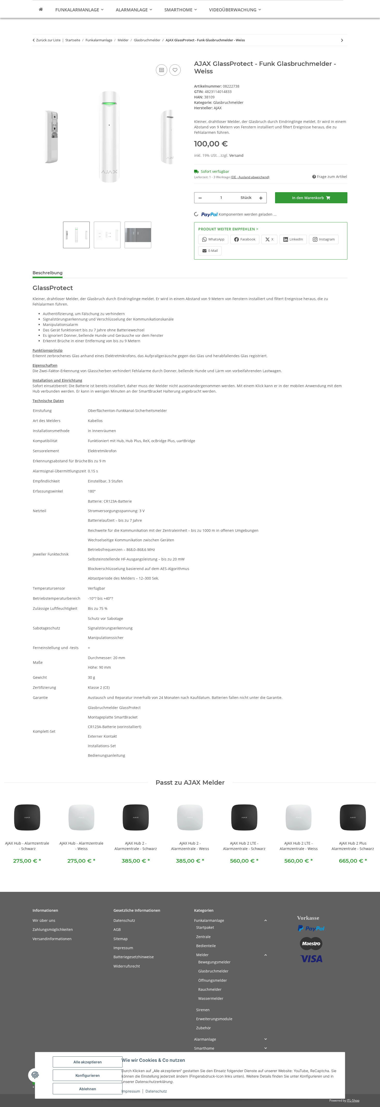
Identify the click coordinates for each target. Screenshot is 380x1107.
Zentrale (203, 936)
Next (367, 833)
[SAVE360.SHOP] (41, 9)
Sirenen (203, 1009)
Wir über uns (44, 920)
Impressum (130, 1091)
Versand (236, 155)
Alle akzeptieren (87, 1062)
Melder (202, 954)
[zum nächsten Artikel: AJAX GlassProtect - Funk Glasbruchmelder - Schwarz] (342, 40)
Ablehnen (87, 1089)
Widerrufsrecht (126, 966)
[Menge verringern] (200, 197)
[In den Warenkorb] (37, 57)
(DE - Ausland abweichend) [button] (250, 177)
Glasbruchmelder (228, 102)
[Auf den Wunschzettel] (175, 70)
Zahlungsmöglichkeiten (53, 929)
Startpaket (205, 927)
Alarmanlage (205, 1039)
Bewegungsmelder (214, 962)
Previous (13, 833)
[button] (230, 920)
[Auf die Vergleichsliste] (161, 70)
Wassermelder (210, 998)
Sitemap (120, 938)
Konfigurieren (87, 1075)
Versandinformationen (52, 938)
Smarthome (204, 1048)
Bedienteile (206, 945)
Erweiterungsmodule (214, 1018)
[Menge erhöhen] (261, 197)
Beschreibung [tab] (48, 272)
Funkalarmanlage (209, 920)
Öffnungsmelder (212, 980)
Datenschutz (156, 1091)
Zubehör (203, 1027)
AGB (117, 929)
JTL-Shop (353, 1100)
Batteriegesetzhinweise (133, 956)
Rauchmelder (210, 989)
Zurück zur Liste (48, 40)
